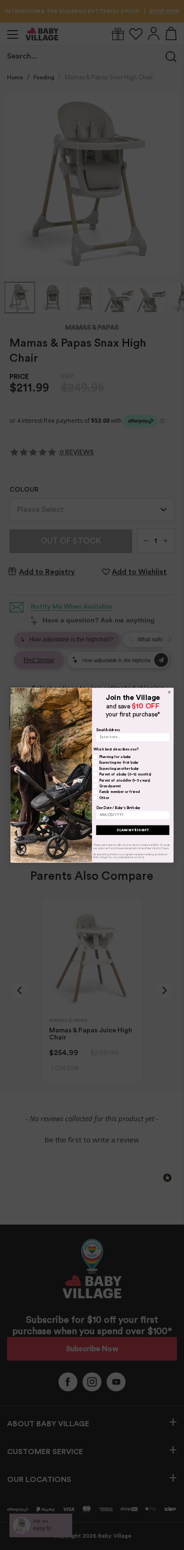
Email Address (107, 730)
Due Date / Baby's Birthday (118, 807)
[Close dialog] (169, 692)
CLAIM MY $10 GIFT (133, 829)
